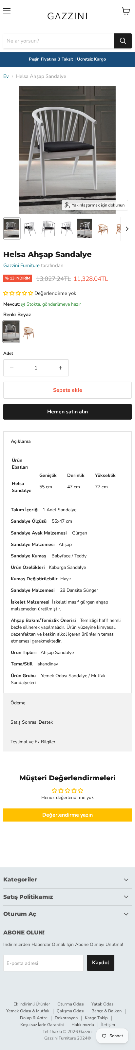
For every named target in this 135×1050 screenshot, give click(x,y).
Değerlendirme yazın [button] (67, 815)
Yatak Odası (102, 1004)
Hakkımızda (82, 1025)
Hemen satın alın (67, 411)
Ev (6, 76)
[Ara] (123, 40)
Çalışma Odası (70, 1011)
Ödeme (17, 703)
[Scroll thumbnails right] (126, 229)
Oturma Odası (70, 1004)
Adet (8, 353)
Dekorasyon (66, 1018)
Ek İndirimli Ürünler (31, 1004)
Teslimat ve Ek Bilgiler (32, 742)
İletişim (108, 1025)
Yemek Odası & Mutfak (27, 1011)
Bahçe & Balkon (106, 1011)
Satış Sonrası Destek (31, 722)
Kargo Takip (96, 1018)
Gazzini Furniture (21, 265)
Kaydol (100, 962)
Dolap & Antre (34, 1018)
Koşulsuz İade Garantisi (42, 1025)
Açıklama (21, 441)
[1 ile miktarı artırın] (60, 367)
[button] (18, 293)
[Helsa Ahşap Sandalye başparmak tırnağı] (12, 228)
